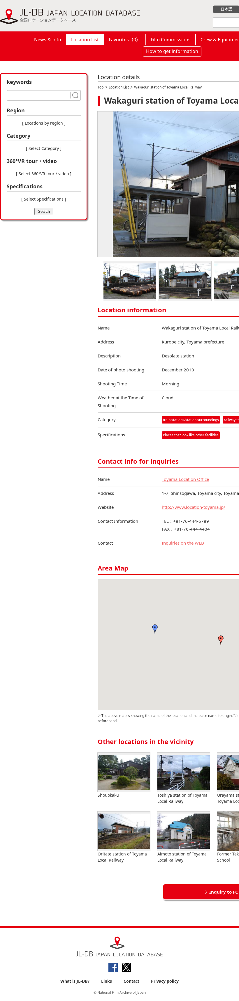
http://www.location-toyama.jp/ (193, 507)
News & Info (47, 39)
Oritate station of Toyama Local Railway (122, 857)
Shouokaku (108, 795)
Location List (85, 39)
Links (106, 981)
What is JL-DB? (74, 981)
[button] (155, 629)
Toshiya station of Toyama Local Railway (182, 798)
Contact (131, 981)
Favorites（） (125, 39)
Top (100, 87)
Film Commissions (171, 39)
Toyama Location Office (185, 479)
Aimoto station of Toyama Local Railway (182, 857)
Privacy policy (165, 981)
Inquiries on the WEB (183, 543)
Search (44, 211)
